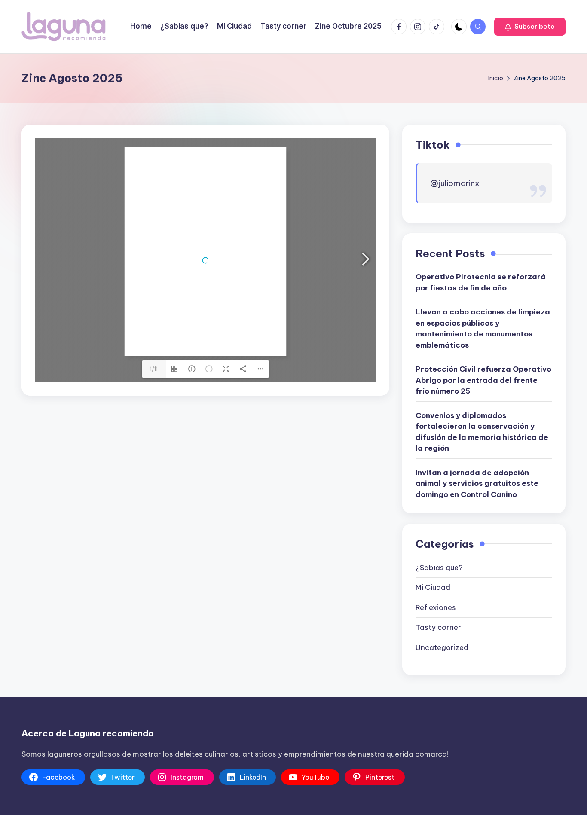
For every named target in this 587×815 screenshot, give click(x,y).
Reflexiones (436, 607)
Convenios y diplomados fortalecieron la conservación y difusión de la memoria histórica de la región (482, 432)
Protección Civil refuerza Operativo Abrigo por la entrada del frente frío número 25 (483, 380)
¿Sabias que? (439, 567)
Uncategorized (442, 647)
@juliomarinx (454, 183)
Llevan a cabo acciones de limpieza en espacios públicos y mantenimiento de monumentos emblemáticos (483, 328)
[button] (530, 27)
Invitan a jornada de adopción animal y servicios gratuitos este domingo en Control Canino (477, 483)
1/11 (154, 369)
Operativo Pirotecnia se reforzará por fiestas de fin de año (481, 282)
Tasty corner (438, 627)
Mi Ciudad (433, 587)
